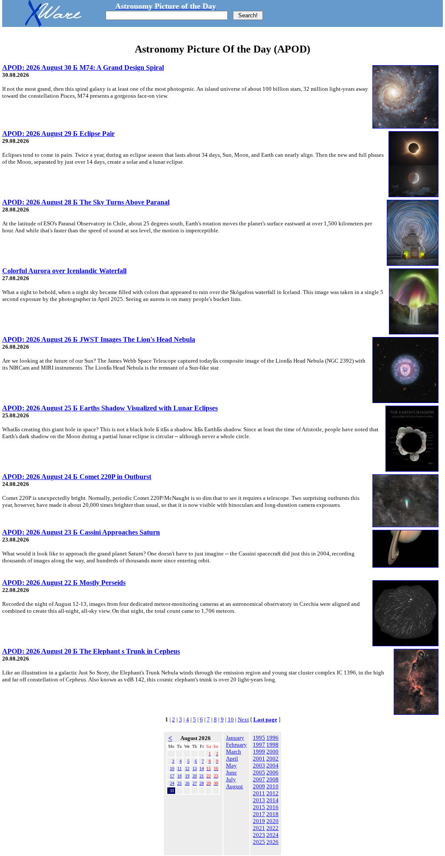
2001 (259, 758)
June (231, 772)
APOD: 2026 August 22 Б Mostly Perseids (64, 582)
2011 (259, 793)
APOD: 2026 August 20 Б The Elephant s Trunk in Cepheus (91, 651)
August (234, 786)
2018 (272, 814)
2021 (259, 828)
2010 (272, 786)
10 (231, 719)
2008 (272, 779)
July (231, 779)
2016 (272, 807)
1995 (259, 737)
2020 (272, 821)
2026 (272, 842)
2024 (272, 835)
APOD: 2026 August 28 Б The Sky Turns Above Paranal (85, 202)
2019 (259, 821)
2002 (272, 758)
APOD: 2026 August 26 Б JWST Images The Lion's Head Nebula (98, 339)
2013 (259, 800)
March (233, 751)
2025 (259, 842)
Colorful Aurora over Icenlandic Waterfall (64, 270)
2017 (259, 814)
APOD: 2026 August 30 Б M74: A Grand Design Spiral (83, 67)
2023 (259, 835)
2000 (272, 751)
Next (243, 719)
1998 (272, 744)
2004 (272, 765)
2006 (272, 772)
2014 (272, 800)
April (232, 758)
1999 (259, 751)
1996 (272, 737)
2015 (259, 807)
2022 (272, 828)
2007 (259, 779)
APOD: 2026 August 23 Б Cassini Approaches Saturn (81, 532)
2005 (259, 772)
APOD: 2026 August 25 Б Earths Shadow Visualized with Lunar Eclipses (110, 408)
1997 (259, 744)
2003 (259, 765)
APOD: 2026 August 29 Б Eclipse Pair (58, 133)
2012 (272, 793)
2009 (259, 786)
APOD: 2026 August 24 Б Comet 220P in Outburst (76, 476)
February (236, 744)
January (235, 737)
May (231, 765)
